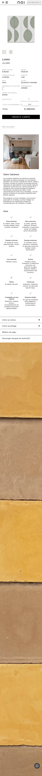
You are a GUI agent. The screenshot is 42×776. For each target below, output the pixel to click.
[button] (3, 2)
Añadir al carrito (21, 117)
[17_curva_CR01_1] (21, 28)
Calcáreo (6, 63)
